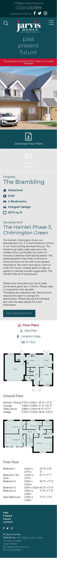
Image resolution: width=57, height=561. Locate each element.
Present (7, 515)
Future (7, 519)
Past (5, 512)
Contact (8, 522)
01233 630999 (28, 7)
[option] (28, 97)
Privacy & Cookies (12, 540)
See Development (19, 313)
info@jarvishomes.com (28, 3)
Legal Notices (10, 543)
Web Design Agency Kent (29, 537)
